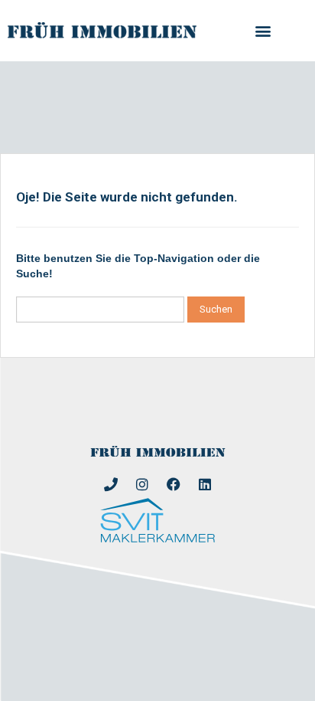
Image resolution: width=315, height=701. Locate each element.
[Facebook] (173, 484)
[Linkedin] (205, 484)
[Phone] (111, 484)
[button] (263, 31)
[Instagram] (142, 484)
